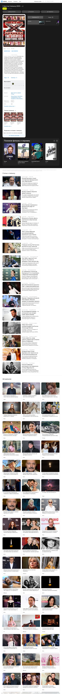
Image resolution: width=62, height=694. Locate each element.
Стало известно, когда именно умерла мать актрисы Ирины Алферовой (30, 339)
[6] (15, 85)
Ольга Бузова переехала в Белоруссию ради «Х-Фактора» (29, 206)
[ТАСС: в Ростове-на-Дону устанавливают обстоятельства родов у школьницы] (31, 411)
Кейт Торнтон (14, 92)
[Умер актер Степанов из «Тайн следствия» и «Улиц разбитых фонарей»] (12, 469)
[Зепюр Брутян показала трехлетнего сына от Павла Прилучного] (50, 682)
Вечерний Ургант (36, 161)
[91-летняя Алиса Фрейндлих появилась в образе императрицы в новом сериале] (12, 488)
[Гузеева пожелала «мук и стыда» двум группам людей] (50, 604)
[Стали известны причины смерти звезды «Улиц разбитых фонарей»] (50, 469)
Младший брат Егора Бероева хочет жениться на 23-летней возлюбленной (30, 353)
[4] (11, 85)
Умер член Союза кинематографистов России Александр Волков (30, 326)
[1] (5, 85)
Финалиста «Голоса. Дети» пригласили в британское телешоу (30, 220)
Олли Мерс (19, 96)
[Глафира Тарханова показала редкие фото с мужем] (12, 411)
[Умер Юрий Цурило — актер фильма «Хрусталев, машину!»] (31, 469)
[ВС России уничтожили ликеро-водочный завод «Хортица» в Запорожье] (31, 662)
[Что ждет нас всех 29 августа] (50, 488)
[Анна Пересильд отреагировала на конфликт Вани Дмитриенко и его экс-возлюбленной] (31, 527)
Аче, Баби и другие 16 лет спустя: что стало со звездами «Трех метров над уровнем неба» (30, 260)
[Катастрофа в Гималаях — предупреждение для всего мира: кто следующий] (50, 430)
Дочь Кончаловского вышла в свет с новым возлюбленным (30, 285)
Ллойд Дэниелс (14, 97)
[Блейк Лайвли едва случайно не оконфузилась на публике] (50, 566)
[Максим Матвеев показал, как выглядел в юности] (31, 450)
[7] (17, 85)
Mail (2, 693)
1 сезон (5, 122)
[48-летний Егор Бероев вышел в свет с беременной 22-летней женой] (12, 682)
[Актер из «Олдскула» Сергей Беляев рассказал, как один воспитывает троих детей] (12, 430)
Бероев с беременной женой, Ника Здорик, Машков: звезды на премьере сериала (30, 299)
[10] (23, 85)
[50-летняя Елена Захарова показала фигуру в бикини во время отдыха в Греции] (12, 527)
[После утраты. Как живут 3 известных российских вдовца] (12, 391)
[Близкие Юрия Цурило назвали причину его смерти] (12, 508)
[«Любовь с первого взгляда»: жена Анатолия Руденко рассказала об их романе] (31, 391)
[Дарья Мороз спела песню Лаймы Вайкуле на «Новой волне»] (50, 508)
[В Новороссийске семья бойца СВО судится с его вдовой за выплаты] (12, 585)
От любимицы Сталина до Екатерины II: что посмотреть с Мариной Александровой (30, 273)
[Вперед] (57, 141)
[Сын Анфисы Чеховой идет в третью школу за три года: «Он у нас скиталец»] (12, 624)
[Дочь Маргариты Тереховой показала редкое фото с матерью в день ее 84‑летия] (50, 391)
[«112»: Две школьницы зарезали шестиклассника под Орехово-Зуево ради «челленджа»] (12, 546)
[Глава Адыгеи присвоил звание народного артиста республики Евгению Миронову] (31, 604)
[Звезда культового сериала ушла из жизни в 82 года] (50, 546)
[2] (7, 85)
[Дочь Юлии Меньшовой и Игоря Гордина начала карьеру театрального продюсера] (50, 450)
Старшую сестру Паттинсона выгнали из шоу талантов (30, 245)
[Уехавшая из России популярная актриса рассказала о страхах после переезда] (50, 527)
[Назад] (54, 141)
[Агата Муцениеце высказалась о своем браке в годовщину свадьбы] (31, 488)
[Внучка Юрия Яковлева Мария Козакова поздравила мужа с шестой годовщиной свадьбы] (31, 430)
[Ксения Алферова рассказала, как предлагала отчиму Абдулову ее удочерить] (31, 585)
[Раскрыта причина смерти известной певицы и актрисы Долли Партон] (31, 508)
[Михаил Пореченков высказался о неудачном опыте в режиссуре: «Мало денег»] (12, 566)
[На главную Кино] (5, 1)
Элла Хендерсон (16, 98)
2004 (4, 48)
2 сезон (12, 122)
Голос (46, 161)
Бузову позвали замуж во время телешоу (29, 192)
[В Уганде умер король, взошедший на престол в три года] (31, 643)
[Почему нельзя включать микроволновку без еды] (50, 624)
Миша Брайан (19, 98)
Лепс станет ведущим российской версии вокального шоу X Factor (29, 233)
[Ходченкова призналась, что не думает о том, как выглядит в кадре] (12, 604)
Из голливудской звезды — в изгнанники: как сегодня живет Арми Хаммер (30, 313)
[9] (21, 85)
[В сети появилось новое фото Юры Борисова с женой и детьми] (31, 546)
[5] (13, 85)
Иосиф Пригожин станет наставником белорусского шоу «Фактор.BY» (30, 180)
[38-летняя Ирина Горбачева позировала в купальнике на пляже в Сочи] (12, 643)
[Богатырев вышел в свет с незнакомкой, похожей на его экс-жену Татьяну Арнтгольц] (50, 411)
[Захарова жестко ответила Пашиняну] (31, 566)
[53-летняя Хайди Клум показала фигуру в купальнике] (12, 662)
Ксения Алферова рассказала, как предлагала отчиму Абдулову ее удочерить (30, 366)
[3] (9, 85)
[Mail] (2, 1)
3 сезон (19, 122)
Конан (5, 161)
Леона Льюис (14, 96)
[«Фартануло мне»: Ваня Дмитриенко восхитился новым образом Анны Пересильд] (12, 450)
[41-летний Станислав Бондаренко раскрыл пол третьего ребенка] (31, 682)
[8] (19, 85)
